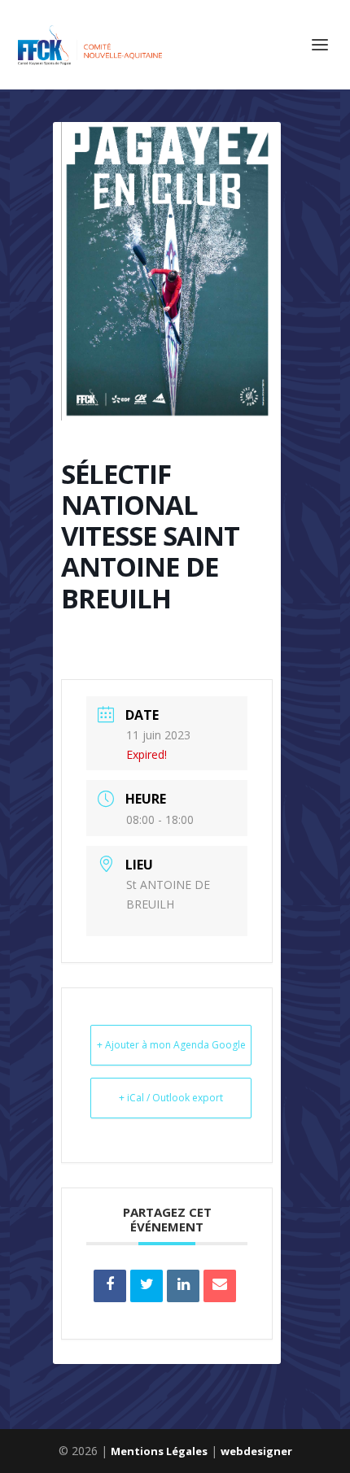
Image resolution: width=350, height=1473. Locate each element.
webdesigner (256, 1451)
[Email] (219, 1286)
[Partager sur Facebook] (110, 1286)
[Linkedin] (183, 1286)
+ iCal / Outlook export (171, 1098)
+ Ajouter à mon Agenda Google (171, 1045)
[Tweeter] (146, 1286)
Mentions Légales (159, 1451)
